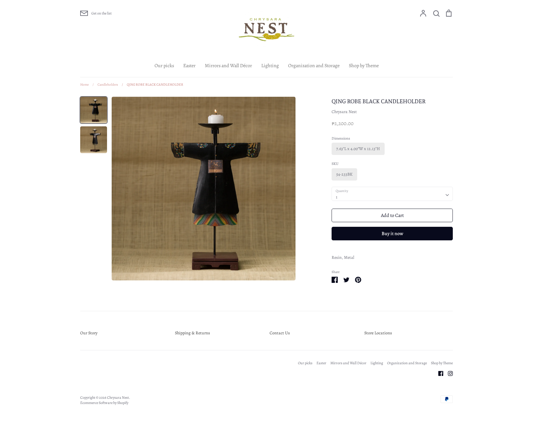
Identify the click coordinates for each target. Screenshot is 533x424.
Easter (189, 65)
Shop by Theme (364, 65)
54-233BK (344, 174)
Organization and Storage (314, 65)
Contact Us (280, 333)
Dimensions (341, 138)
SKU (335, 163)
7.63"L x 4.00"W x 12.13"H (358, 149)
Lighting (270, 65)
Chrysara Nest (344, 112)
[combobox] (392, 194)
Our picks (164, 65)
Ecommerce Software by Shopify (104, 402)
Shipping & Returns (192, 333)
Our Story (88, 333)
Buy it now (392, 233)
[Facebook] (438, 373)
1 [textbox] (336, 197)
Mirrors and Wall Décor (228, 65)
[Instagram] (448, 373)
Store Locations (378, 333)
